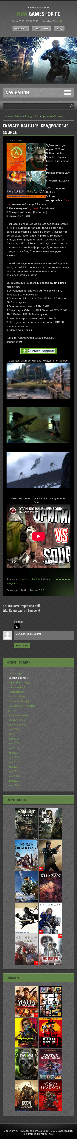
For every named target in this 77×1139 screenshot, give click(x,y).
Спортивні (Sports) (18, 701)
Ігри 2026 (13, 785)
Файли (18, 116)
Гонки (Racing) (16, 691)
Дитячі (12, 710)
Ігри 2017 (13, 762)
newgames (12, 583)
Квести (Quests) (17, 720)
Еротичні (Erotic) (17, 724)
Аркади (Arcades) (18, 715)
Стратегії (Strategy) (19, 682)
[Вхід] (17, 626)
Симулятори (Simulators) (22, 706)
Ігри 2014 (13, 748)
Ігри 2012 (13, 738)
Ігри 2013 (13, 743)
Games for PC (38, 14)
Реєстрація (41, 29)
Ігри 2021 (13, 780)
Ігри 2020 (13, 776)
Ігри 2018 (13, 766)
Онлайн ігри (15, 673)
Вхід (59, 29)
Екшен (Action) (16, 687)
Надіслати (22, 645)
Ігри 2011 (13, 734)
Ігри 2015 (13, 752)
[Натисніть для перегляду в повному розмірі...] (38, 401)
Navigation (17, 92)
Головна (20, 29)
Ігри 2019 (13, 771)
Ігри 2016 (13, 757)
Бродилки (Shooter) (52, 116)
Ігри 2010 (13, 729)
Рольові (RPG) (16, 696)
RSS (62, 21)
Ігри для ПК (31, 116)
